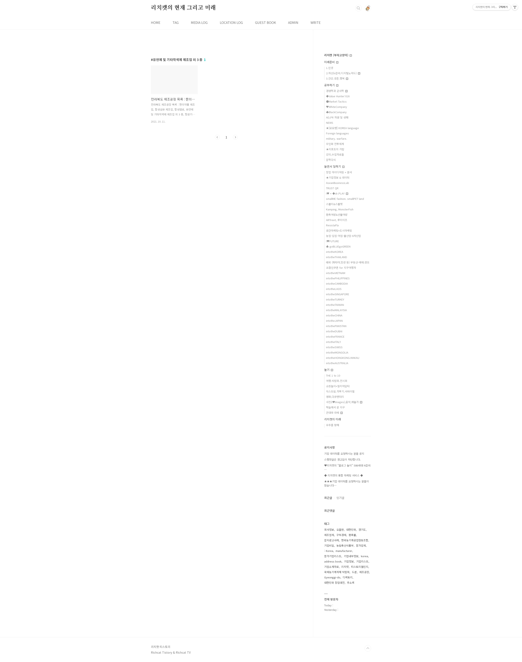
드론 (354, 572)
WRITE (316, 22)
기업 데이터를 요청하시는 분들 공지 (344, 453)
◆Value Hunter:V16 (337, 96)
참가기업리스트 (332, 556)
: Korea (328, 551)
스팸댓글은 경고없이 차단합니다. (342, 459)
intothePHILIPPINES (338, 278)
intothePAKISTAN (336, 326)
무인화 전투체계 (335, 144)
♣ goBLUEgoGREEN (338, 246)
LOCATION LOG (231, 22)
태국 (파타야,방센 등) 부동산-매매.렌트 (347, 262)
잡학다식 (331, 160)
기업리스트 (362, 561)
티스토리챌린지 (359, 567)
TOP (368, 648)
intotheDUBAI (334, 331)
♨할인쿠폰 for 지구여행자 (341, 268)
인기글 (340, 498)
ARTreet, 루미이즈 (336, 220)
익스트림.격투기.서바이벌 (340, 391)
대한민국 (351, 530)
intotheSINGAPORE (337, 294)
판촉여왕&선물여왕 (336, 215)
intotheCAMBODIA (337, 283)
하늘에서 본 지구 (335, 407)
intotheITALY (333, 342)
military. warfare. (336, 138)
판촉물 (352, 535)
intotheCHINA (334, 315)
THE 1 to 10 (333, 375)
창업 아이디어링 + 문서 (339, 172)
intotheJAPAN (334, 321)
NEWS (329, 123)
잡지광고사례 (331, 540)
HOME (155, 22)
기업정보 (349, 561)
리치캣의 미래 (332, 419)
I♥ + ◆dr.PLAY (335, 193)
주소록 (350, 583)
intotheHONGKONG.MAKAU (342, 358)
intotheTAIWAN (335, 305)
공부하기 (330, 85)
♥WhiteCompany (336, 107)
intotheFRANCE (335, 336)
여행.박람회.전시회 (336, 381)
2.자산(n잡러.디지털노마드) (341, 73)
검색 (358, 8)
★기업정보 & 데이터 (337, 177)
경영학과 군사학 (335, 91)
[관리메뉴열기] (515, 7)
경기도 (362, 530)
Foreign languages (337, 133)
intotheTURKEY (335, 299)
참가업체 (361, 545)
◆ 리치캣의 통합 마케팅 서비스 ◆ (343, 475)
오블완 (340, 530)
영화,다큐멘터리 (335, 397)
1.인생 (329, 68)
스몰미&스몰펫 (334, 204)
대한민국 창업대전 (334, 583)
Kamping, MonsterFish (339, 209)
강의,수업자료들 (335, 154)
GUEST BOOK (265, 22)
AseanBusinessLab (337, 183)
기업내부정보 (351, 556)
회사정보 (329, 530)
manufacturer (344, 551)
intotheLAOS (334, 289)
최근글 (328, 498)
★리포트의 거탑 (335, 149)
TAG (176, 22)
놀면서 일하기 (333, 166)
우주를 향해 (332, 425)
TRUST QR (332, 188)
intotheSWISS (334, 347)
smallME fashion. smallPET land (345, 199)
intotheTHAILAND (336, 257)
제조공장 (364, 572)
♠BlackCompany (336, 112)
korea (364, 556)
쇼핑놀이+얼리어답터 (337, 386)
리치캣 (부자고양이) (336, 55)
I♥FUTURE (332, 241)
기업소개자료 (331, 567)
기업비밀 (329, 545)
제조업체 (329, 535)
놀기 (327, 370)
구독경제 (341, 535)
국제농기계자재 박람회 (336, 572)
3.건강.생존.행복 (335, 78)
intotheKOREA (334, 252)
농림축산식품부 (345, 545)
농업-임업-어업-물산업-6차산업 (343, 236)
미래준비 (330, 62)
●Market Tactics (336, 101)
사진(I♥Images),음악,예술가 (342, 402)
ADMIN (293, 22)
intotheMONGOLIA (337, 352)
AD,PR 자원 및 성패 (337, 117)
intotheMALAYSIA (336, 310)
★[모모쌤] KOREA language (342, 128)
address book (333, 561)
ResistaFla (332, 225)
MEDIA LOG (199, 22)
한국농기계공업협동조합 (354, 540)
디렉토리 (348, 577)
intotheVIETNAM (335, 273)
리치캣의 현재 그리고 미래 (183, 8)
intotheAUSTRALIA (337, 363)
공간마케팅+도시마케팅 (339, 230)
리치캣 (345, 567)
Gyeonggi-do (332, 577)
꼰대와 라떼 (333, 412)
